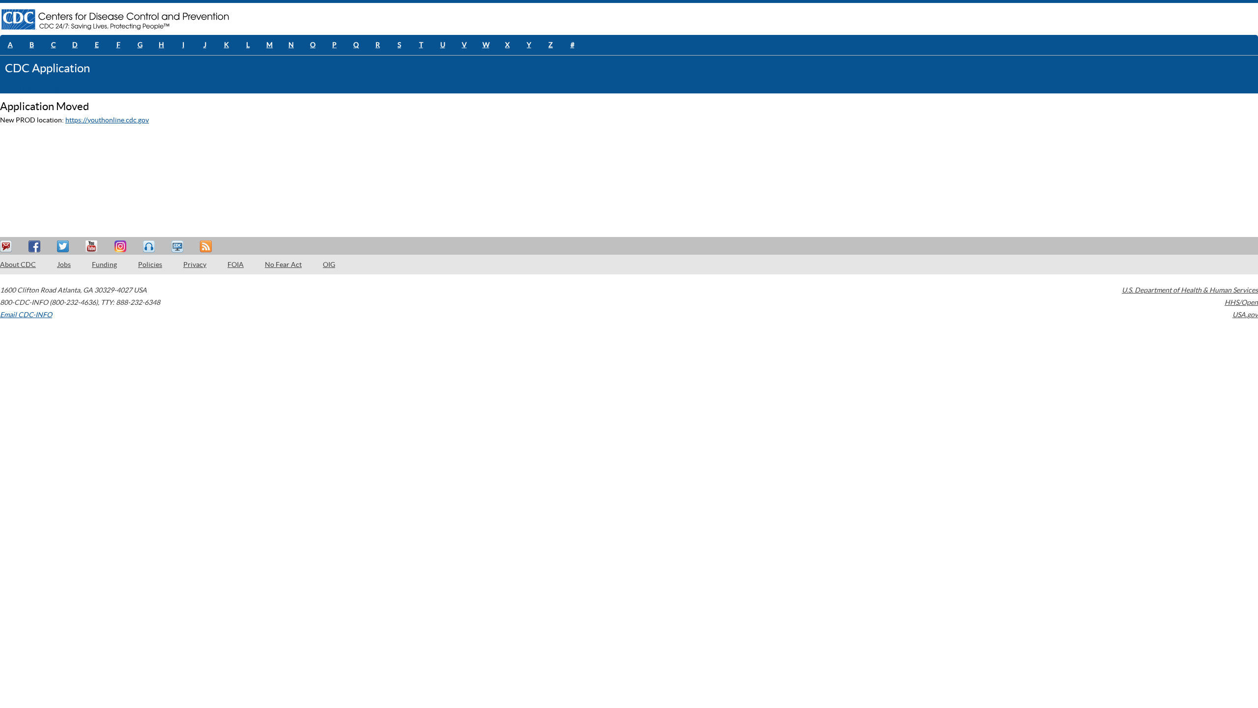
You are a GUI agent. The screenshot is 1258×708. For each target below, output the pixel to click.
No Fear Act (283, 264)
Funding (104, 264)
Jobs (64, 264)
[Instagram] (121, 246)
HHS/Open (1241, 302)
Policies (150, 264)
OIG (329, 264)
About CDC (18, 264)
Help (7, 87)
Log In (58, 87)
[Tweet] (64, 246)
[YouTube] (93, 246)
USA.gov (1245, 315)
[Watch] (178, 246)
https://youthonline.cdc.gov (107, 120)
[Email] (7, 246)
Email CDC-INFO (26, 315)
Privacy (194, 264)
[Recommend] (36, 246)
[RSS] (207, 246)
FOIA (236, 264)
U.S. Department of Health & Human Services (1190, 290)
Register (34, 87)
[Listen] (150, 246)
